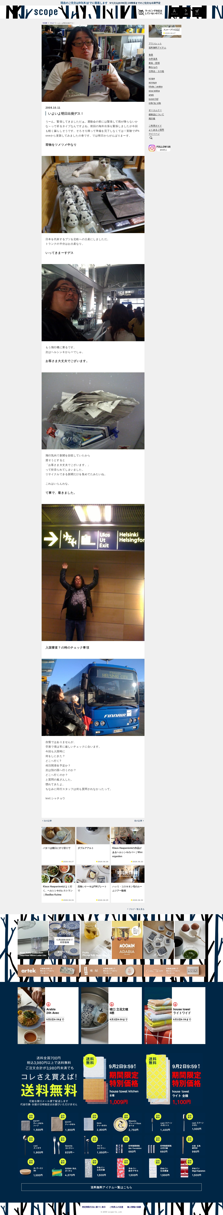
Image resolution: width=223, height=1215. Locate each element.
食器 (151, 54)
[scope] (45, 12)
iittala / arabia (155, 86)
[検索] (151, 138)
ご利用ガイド (155, 125)
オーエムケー (155, 110)
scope (152, 78)
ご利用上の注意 (116, 1206)
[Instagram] (152, 148)
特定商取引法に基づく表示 (94, 1206)
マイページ (154, 133)
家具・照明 (154, 63)
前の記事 (138, 820)
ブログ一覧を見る (136, 909)
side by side (155, 103)
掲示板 (152, 118)
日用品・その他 (156, 71)
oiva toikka (154, 90)
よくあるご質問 (156, 129)
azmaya (153, 82)
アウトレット (155, 43)
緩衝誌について (156, 114)
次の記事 (48, 820)
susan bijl (153, 99)
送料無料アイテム (157, 47)
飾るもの (153, 67)
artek (151, 94)
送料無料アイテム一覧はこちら (111, 1187)
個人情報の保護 (134, 1206)
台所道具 (153, 58)
